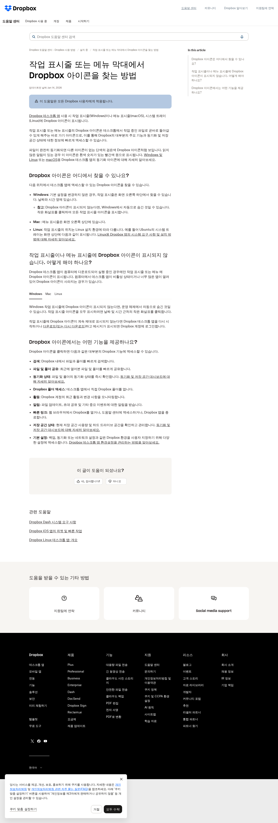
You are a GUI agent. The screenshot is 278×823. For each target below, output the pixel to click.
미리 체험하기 (38, 705)
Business (74, 678)
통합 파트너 (190, 719)
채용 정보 (227, 671)
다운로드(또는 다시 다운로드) (64, 326)
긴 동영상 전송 (115, 671)
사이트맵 (150, 714)
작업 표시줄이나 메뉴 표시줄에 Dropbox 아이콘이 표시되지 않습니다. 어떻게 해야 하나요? (218, 75)
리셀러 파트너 (192, 712)
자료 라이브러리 (193, 685)
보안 (32, 698)
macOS (51, 160)
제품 (68, 21)
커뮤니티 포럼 (192, 698)
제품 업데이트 (76, 726)
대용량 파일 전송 (117, 664)
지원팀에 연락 (265, 8)
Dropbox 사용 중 (36, 21)
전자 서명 (112, 709)
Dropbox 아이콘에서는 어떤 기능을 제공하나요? (217, 90)
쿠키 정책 (150, 689)
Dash (71, 692)
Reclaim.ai (75, 712)
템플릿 (33, 719)
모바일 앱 (35, 671)
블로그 (187, 664)
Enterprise (75, 685)
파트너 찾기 (190, 726)
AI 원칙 (149, 707)
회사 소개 (227, 664)
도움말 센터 (188, 8)
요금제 (72, 719)
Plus (70, 664)
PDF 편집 (112, 703)
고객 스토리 (190, 678)
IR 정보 (226, 678)
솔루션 (33, 692)
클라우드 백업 (115, 696)
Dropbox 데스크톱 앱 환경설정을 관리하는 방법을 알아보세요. (114, 442)
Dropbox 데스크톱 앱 (44, 116)
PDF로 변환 (113, 716)
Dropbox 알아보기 (236, 8)
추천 (186, 705)
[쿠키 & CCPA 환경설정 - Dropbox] (66, 796)
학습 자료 (150, 721)
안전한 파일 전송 (117, 689)
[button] (33, 36)
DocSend (74, 698)
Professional (76, 671)
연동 (32, 678)
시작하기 (83, 21)
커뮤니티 (210, 8)
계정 (56, 21)
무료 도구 (35, 726)
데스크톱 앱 (36, 664)
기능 (32, 685)
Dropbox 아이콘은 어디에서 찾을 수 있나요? (218, 61)
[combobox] (139, 37)
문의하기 (150, 671)
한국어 (33, 767)
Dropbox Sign (77, 705)
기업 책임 (227, 685)
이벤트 (187, 671)
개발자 (187, 692)
